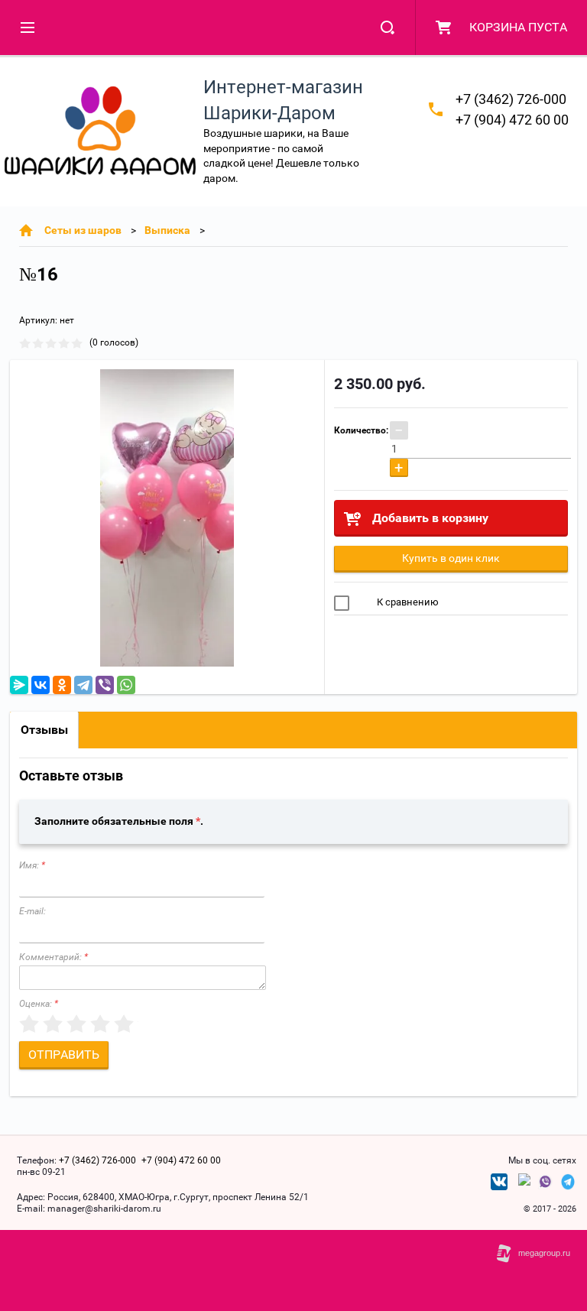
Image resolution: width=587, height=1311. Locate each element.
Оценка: (38, 1003)
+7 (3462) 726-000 (511, 99)
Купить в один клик (451, 558)
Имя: (32, 865)
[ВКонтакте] (40, 685)
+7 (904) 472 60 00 (512, 120)
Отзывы (44, 729)
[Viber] (105, 685)
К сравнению (407, 602)
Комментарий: (53, 957)
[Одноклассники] (62, 685)
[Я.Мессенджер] (19, 685)
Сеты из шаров (83, 230)
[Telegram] (83, 685)
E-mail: (32, 911)
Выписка (167, 230)
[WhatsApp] (126, 685)
